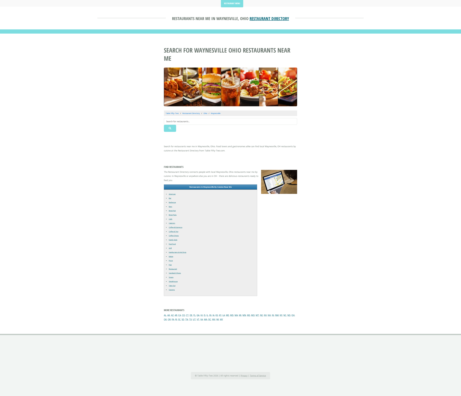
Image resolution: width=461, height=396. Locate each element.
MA (236, 315)
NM (277, 315)
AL (165, 315)
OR (169, 319)
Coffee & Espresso (175, 227)
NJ (273, 315)
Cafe (170, 219)
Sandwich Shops (175, 273)
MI (240, 315)
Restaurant (173, 269)
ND (288, 315)
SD (183, 319)
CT (187, 315)
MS (248, 315)
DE (191, 315)
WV (213, 319)
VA (201, 319)
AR (176, 315)
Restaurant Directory (269, 18)
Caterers (172, 223)
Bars (170, 206)
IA (213, 315)
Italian (171, 256)
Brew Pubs (173, 215)
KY (220, 315)
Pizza (171, 260)
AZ (172, 315)
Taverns (172, 290)
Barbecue (172, 202)
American (172, 194)
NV (265, 315)
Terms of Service (258, 375)
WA (205, 319)
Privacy (244, 375)
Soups (171, 277)
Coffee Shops (174, 236)
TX (190, 319)
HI (201, 315)
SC (179, 319)
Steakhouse (173, 281)
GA (198, 315)
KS (216, 315)
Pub (170, 265)
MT (257, 315)
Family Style (173, 240)
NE (261, 315)
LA (223, 315)
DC (209, 319)
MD (232, 315)
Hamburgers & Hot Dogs (177, 252)
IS (204, 315)
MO (253, 315)
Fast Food (172, 244)
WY (221, 319)
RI (176, 319)
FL (194, 315)
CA (179, 315)
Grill (170, 248)
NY (281, 315)
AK (168, 315)
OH (293, 315)
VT (198, 319)
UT (194, 319)
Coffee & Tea (173, 231)
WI (217, 319)
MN (244, 315)
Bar (170, 198)
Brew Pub (172, 211)
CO (183, 315)
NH (269, 315)
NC (284, 315)
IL (207, 315)
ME (227, 315)
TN (186, 319)
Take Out (172, 286)
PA (173, 319)
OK (165, 319)
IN (210, 315)
